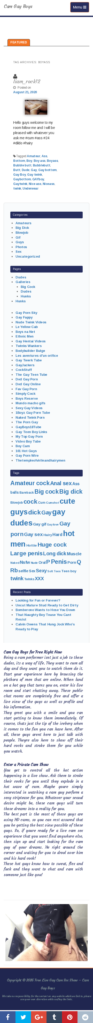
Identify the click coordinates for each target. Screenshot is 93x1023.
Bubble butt (22, 165)
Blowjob (22, 232)
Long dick (54, 553)
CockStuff (24, 370)
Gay (34, 170)
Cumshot (52, 502)
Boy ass (39, 161)
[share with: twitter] (23, 1017)
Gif (18, 237)
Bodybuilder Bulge (30, 351)
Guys (20, 242)
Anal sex (61, 483)
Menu (81, 7)
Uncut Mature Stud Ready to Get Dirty (47, 605)
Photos (21, 247)
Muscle (74, 553)
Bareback (26, 492)
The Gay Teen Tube (31, 375)
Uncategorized (28, 256)
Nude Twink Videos (31, 322)
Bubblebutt (41, 165)
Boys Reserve (27, 398)
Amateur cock (29, 483)
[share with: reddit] (85, 1017)
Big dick (70, 491)
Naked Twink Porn (30, 417)
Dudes (21, 277)
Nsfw (25, 562)
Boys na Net (25, 332)
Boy (29, 161)
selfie (23, 571)
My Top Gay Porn (29, 436)
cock (30, 501)
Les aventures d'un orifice (37, 356)
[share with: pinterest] (70, 1017)
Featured (18, 42)
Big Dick (22, 228)
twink (17, 188)
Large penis (26, 553)
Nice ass (35, 184)
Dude (25, 170)
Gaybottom (22, 179)
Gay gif (39, 524)
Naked (14, 562)
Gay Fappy (24, 317)
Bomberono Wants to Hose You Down (45, 610)
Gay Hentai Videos (31, 341)
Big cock (46, 491)
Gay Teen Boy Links (31, 432)
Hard (57, 534)
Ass (44, 156)
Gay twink (34, 174)
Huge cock (52, 544)
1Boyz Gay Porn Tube (33, 413)
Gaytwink (20, 184)
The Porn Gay (27, 422)
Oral (42, 562)
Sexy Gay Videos (29, 408)
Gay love (53, 524)
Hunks (26, 296)
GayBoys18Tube (28, 427)
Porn (71, 562)
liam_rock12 (26, 81)
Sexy (41, 570)
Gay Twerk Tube (29, 360)
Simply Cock (25, 394)
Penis (59, 561)
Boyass (52, 161)
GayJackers (25, 365)
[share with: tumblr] (54, 1017)
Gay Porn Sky (26, 313)
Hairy (47, 535)
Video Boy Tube (28, 441)
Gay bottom (47, 170)
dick (34, 512)
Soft (50, 571)
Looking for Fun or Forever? (38, 600)
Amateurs (24, 223)
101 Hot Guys (26, 451)
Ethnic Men (25, 336)
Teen (57, 571)
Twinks (29, 579)
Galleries (23, 282)
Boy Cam (23, 446)
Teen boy (68, 571)
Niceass (49, 184)
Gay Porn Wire (27, 455)
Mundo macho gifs (30, 403)
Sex (18, 252)
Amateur (33, 156)
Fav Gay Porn (26, 389)
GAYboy (38, 179)
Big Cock (28, 287)
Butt (16, 170)
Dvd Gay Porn (27, 379)
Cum (41, 502)
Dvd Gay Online (28, 384)
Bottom (19, 161)
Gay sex (33, 534)
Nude (34, 562)
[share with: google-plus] (39, 1017)
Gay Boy (19, 174)
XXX (39, 578)
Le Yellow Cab (27, 327)
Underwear (30, 188)
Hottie (31, 545)
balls (14, 492)
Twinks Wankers (29, 346)
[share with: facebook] (8, 1017)
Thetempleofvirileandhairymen (40, 460)
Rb (14, 570)
